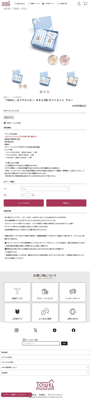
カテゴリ (7, 8)
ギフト (24, 8)
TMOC (16, 8)
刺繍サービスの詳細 (14, 123)
